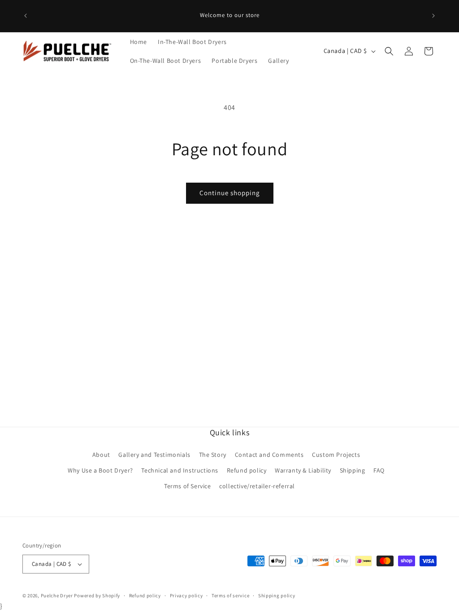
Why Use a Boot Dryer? (100, 470)
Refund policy (247, 470)
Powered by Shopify (97, 595)
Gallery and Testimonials (154, 455)
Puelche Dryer (57, 595)
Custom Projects (336, 455)
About (101, 455)
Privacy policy (186, 595)
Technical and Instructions (179, 470)
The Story (212, 455)
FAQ (379, 470)
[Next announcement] (433, 15)
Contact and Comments (269, 455)
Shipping (352, 470)
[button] (389, 51)
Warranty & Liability (303, 470)
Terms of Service (187, 486)
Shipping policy (276, 595)
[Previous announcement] (25, 15)
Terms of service (230, 595)
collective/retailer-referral (257, 486)
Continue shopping (229, 192)
